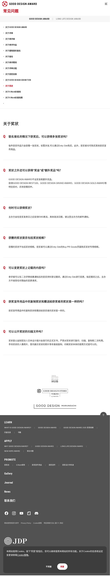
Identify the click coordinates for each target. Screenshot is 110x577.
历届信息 (7, 432)
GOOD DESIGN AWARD (47, 428)
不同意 (49, 567)
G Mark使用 (20, 465)
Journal (8, 482)
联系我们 (9, 500)
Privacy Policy (26, 523)
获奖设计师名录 (68, 465)
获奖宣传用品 (37, 465)
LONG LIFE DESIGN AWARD (72, 446)
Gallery (8, 473)
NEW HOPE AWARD (12, 451)
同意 (62, 567)
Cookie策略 (22, 555)
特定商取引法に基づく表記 (53, 523)
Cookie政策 (37, 523)
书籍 (19, 432)
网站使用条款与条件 (11, 523)
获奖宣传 (52, 465)
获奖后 (6, 465)
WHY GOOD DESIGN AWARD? (16, 446)
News (7, 491)
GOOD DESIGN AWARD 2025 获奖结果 (79, 428)
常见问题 (30, 451)
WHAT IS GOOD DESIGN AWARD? (17, 428)
